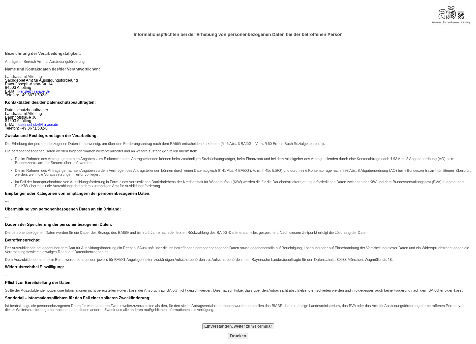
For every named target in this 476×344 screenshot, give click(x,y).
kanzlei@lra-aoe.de (34, 91)
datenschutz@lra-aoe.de (38, 125)
